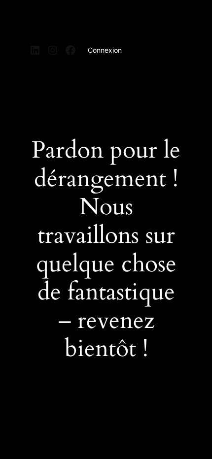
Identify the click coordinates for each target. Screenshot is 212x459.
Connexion (105, 50)
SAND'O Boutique (70, 21)
